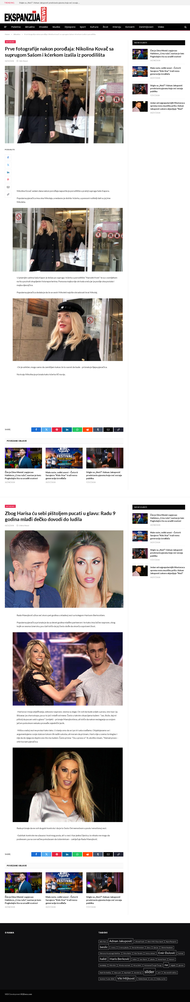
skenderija (137, 972)
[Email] (8, 187)
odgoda (173, 965)
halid (103, 959)
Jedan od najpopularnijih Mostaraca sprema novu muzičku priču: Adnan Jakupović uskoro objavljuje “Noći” (50, 3)
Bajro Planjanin (171, 941)
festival (180, 953)
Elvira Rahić (127, 953)
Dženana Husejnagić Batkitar (110, 953)
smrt (159, 972)
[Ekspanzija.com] (25, 14)
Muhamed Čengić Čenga (152, 965)
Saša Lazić (117, 972)
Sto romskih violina (170, 972)
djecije (156, 947)
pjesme (181, 965)
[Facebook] (8, 157)
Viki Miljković (126, 978)
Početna (16, 26)
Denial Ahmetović (138, 947)
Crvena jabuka (124, 947)
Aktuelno (30, 26)
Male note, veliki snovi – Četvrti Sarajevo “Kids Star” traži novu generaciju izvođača (62, 475)
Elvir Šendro (138, 953)
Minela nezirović (124, 965)
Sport (83, 26)
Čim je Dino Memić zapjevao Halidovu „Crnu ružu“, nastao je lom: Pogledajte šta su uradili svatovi (23, 475)
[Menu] (5, 27)
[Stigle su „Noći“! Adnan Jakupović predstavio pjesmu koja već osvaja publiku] (104, 458)
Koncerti (130, 26)
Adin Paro (103, 941)
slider (149, 971)
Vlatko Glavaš (142, 979)
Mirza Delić (137, 965)
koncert (172, 959)
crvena (113, 947)
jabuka (152, 959)
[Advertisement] (71, 168)
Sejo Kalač (127, 972)
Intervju (117, 26)
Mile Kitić (112, 965)
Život (105, 26)
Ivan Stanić (143, 959)
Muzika (56, 26)
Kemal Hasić (162, 959)
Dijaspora (70, 26)
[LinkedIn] (8, 172)
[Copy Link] (8, 194)
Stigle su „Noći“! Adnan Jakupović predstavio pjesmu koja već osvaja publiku (104, 475)
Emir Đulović (166, 953)
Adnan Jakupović (120, 941)
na (166, 965)
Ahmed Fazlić (140, 941)
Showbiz (43, 26)
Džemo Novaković (167, 947)
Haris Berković (119, 959)
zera (151, 979)
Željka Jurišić (161, 979)
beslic (104, 947)
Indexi (134, 959)
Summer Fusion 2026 (107, 979)
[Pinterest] (8, 179)
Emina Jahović (150, 953)
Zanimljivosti (146, 26)
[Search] (185, 27)
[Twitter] (8, 165)
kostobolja (103, 965)
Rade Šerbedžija (105, 972)
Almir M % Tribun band (155, 941)
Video (161, 26)
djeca (149, 947)
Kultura (94, 26)
